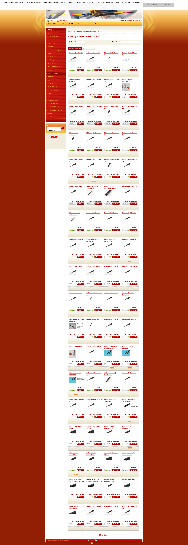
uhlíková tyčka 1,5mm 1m (76, 53)
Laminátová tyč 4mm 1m (129, 373)
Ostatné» (49, 80)
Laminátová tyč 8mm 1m (129, 213)
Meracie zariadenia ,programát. (55, 50)
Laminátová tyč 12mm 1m (76, 239)
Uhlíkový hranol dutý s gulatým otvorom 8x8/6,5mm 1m (128, 455)
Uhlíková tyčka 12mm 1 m (93, 133)
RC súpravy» (50, 60)
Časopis (49, 113)
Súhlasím (168, 5)
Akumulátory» (51, 63)
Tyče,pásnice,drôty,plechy (88, 31)
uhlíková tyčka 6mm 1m (111, 506)
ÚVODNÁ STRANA (52, 24)
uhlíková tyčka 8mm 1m (111, 319)
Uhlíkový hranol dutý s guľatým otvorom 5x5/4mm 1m (94, 481)
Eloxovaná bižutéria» (53, 90)
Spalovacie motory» (52, 40)
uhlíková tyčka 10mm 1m (129, 319)
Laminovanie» (51, 76)
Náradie (49, 70)
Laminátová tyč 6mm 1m (111, 213)
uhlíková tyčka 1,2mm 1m (76, 266)
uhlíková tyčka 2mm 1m (93, 266)
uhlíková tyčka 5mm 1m (111, 293)
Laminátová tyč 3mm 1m (93, 213)
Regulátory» (50, 46)
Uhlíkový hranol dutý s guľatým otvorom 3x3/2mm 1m (76, 481)
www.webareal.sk (64, 540)
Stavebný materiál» (52, 73)
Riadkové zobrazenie (88, 49)
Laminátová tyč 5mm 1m (129, 239)
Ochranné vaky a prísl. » (53, 106)
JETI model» (50, 117)
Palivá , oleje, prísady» (53, 86)
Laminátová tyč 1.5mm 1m (129, 266)
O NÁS (63, 24)
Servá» (49, 53)
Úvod (69, 31)
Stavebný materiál (76, 31)
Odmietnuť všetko (152, 5)
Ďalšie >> (106, 535)
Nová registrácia (63, 20)
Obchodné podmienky (84, 24)
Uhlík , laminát (99, 31)
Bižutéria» (50, 83)
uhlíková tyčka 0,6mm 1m (93, 346)
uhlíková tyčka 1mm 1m (93, 53)
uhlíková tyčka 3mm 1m (111, 266)
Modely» (49, 33)
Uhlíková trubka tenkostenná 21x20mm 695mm (110, 188)
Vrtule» (49, 93)
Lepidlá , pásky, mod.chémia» (55, 66)
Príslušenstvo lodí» (52, 103)
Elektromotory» (51, 43)
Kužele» (49, 96)
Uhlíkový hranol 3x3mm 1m (130, 479)
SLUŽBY (71, 24)
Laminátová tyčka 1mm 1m (94, 399)
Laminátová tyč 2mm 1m (75, 293)
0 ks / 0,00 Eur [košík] (132, 20)
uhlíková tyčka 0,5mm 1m (76, 346)
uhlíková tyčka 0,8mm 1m (129, 186)
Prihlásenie (52, 20)
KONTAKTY (97, 24)
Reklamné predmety (52, 100)
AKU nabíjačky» (51, 56)
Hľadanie (50, 126)
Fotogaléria (107, 24)
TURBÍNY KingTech (52, 36)
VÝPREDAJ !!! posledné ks (54, 110)
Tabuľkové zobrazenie (74, 48)
